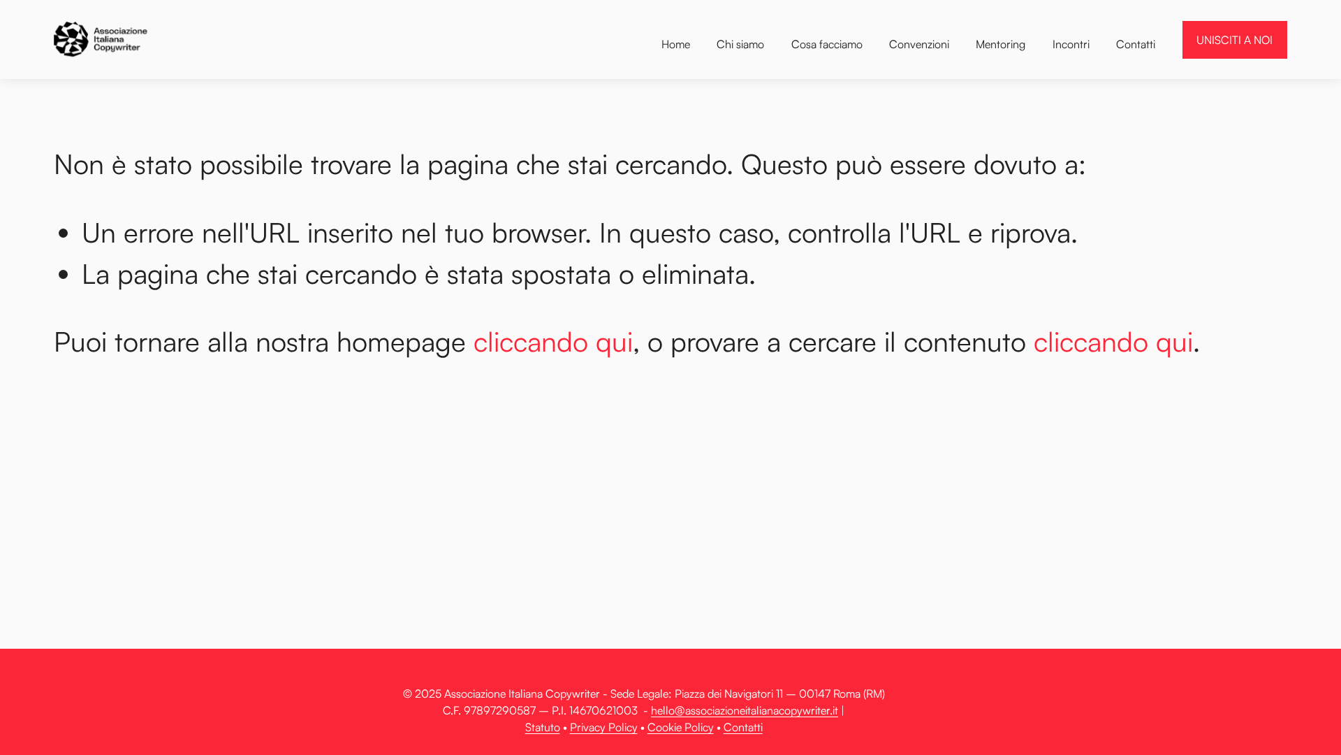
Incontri (1071, 44)
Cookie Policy (680, 727)
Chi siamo (740, 44)
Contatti (1135, 44)
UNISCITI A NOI (1234, 40)
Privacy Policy (604, 727)
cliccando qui (553, 341)
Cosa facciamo (827, 44)
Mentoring (1000, 44)
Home (675, 44)
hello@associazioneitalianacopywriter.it (744, 710)
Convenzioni (919, 44)
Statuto (542, 727)
